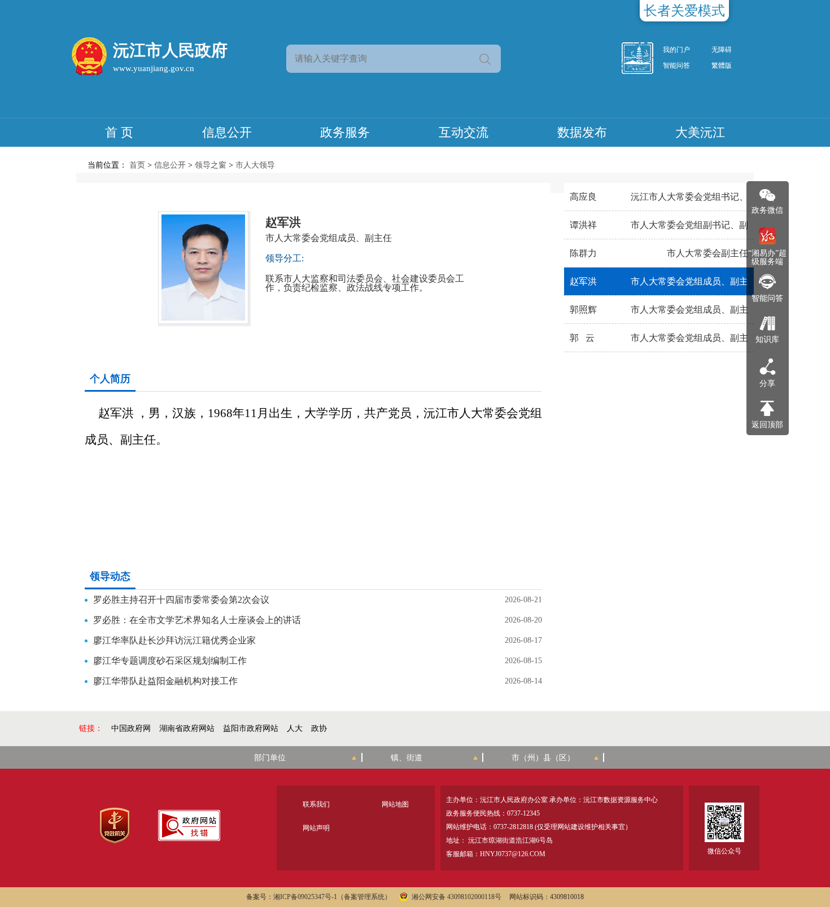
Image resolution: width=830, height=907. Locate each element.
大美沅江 (700, 132)
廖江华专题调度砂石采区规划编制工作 (170, 660)
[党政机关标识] (114, 825)
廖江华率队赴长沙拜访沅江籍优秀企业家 (174, 640)
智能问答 (676, 65)
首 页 (119, 132)
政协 (319, 728)
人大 (295, 728)
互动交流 (463, 132)
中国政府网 (131, 728)
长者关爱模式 (684, 10)
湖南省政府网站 (187, 728)
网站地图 (395, 804)
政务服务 (345, 132)
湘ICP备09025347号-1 (305, 897)
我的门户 (676, 50)
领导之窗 (210, 165)
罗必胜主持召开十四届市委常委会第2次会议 (181, 599)
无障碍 (721, 50)
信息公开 (227, 132)
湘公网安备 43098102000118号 (456, 897)
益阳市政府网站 (250, 728)
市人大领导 (255, 165)
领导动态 (110, 576)
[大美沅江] (643, 58)
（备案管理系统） (364, 897)
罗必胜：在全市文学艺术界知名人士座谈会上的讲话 (197, 620)
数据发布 (582, 132)
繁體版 (721, 65)
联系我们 (316, 804)
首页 (137, 165)
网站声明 (316, 828)
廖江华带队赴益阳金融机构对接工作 (165, 681)
